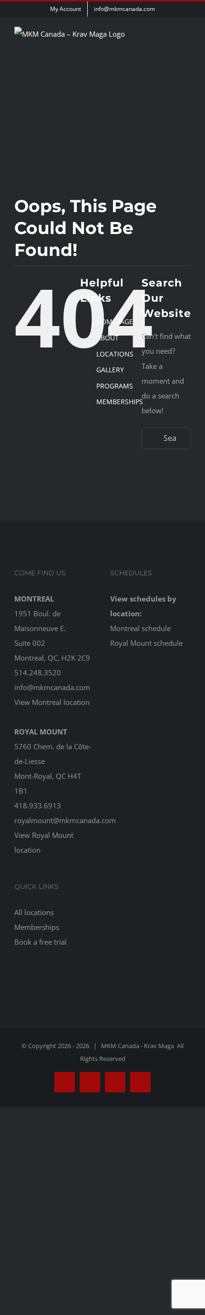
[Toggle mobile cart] (170, 55)
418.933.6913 (37, 805)
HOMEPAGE (114, 321)
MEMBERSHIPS (119, 401)
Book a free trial (40, 942)
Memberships (36, 927)
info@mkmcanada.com (52, 687)
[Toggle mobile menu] (187, 55)
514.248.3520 (37, 672)
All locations (34, 912)
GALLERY (110, 369)
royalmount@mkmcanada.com (65, 820)
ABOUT (107, 337)
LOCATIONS (114, 353)
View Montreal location (52, 702)
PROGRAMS (114, 385)
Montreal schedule (140, 628)
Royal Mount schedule (146, 643)
